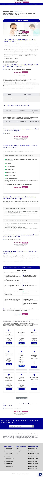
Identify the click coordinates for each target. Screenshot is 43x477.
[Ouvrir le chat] (40, 474)
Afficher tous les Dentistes (22, 398)
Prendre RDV (9, 343)
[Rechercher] (33, 426)
